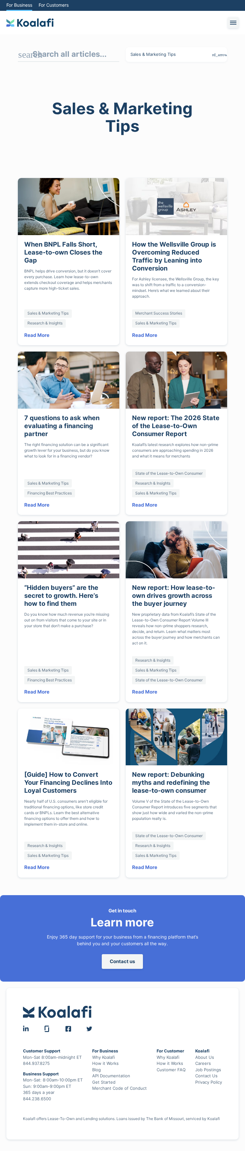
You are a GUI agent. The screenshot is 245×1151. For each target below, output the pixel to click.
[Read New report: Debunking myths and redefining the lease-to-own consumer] (176, 729)
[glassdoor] (47, 1021)
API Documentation (111, 1067)
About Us (205, 1049)
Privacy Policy (209, 1074)
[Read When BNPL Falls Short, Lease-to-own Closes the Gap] (68, 206)
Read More (37, 327)
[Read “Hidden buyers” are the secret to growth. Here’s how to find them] (68, 542)
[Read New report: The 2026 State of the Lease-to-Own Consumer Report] (176, 372)
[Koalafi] (30, 23)
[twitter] (89, 1021)
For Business (19, 5)
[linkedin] (26, 1021)
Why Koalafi (103, 1049)
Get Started (103, 1074)
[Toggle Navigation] (233, 22)
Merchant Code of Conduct (119, 1080)
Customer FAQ (170, 1061)
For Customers (55, 5)
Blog (96, 1061)
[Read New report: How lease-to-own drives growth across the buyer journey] (176, 542)
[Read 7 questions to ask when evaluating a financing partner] (68, 372)
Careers (204, 1055)
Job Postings (208, 1061)
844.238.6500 (37, 1090)
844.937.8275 (37, 1055)
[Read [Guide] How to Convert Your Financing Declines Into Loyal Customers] (68, 729)
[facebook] (68, 1021)
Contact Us (207, 1067)
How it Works (105, 1055)
